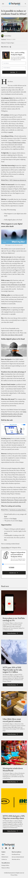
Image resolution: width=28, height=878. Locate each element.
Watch (14, 518)
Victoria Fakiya (7, 35)
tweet (5, 533)
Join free (12, 72)
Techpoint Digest (10, 43)
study (5, 102)
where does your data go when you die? (12, 335)
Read (5, 516)
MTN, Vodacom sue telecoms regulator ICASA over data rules (18, 180)
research (10, 132)
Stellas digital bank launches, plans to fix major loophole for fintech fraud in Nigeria (13, 414)
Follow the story (11, 633)
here (5, 540)
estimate (6, 98)
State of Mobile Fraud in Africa (16, 142)
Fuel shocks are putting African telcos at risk (18, 510)
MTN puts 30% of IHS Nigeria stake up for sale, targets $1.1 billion (12, 670)
